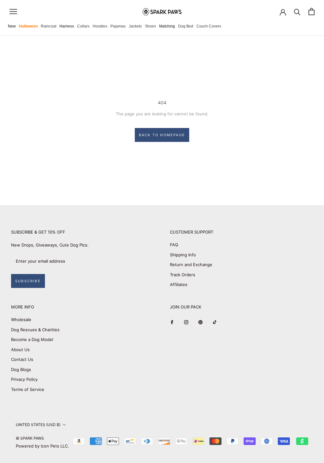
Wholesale (21, 319)
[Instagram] (186, 322)
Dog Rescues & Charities (35, 329)
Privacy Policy (24, 379)
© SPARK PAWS (30, 438)
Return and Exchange (191, 264)
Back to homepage (162, 135)
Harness (66, 26)
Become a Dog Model (32, 339)
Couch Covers (208, 26)
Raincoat (48, 26)
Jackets (135, 26)
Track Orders (182, 274)
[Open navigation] (13, 11)
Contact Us (22, 359)
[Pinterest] (200, 322)
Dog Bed (185, 26)
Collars (83, 26)
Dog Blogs (21, 369)
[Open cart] (311, 11)
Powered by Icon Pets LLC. (42, 445)
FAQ (174, 244)
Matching (167, 26)
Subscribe (28, 281)
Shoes (150, 26)
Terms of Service (27, 389)
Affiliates (178, 284)
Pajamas (118, 26)
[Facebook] (172, 322)
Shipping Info (183, 254)
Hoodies (100, 26)
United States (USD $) (38, 424)
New (12, 26)
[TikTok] (215, 322)
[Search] (297, 11)
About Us (20, 349)
